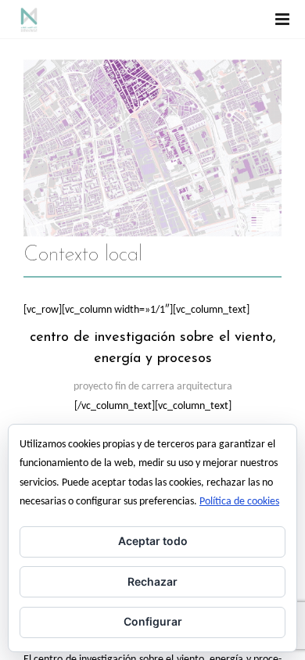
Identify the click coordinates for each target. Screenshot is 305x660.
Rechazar (152, 581)
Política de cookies (239, 502)
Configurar (153, 621)
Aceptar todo (153, 540)
